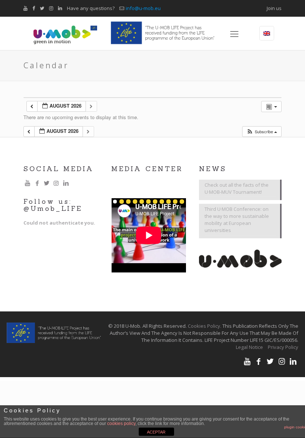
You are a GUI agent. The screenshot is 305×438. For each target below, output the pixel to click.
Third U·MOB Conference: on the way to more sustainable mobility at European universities (237, 219)
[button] (262, 132)
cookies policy (121, 423)
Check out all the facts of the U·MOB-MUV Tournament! (237, 188)
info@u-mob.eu (143, 8)
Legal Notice (249, 347)
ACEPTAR (156, 432)
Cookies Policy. (204, 326)
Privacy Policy (283, 347)
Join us (274, 8)
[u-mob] (65, 33)
